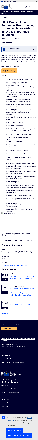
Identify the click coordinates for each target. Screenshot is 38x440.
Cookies (4, 396)
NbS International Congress (20, 304)
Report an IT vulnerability (9, 389)
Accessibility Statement (8, 359)
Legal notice (5, 403)
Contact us (4, 385)
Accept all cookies (15, 430)
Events (5, 17)
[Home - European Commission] (6, 6)
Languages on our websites (10, 392)
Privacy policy (5, 399)
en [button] (26, 7)
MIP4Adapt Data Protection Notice (12, 362)
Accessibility (5, 406)
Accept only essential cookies (19, 436)
